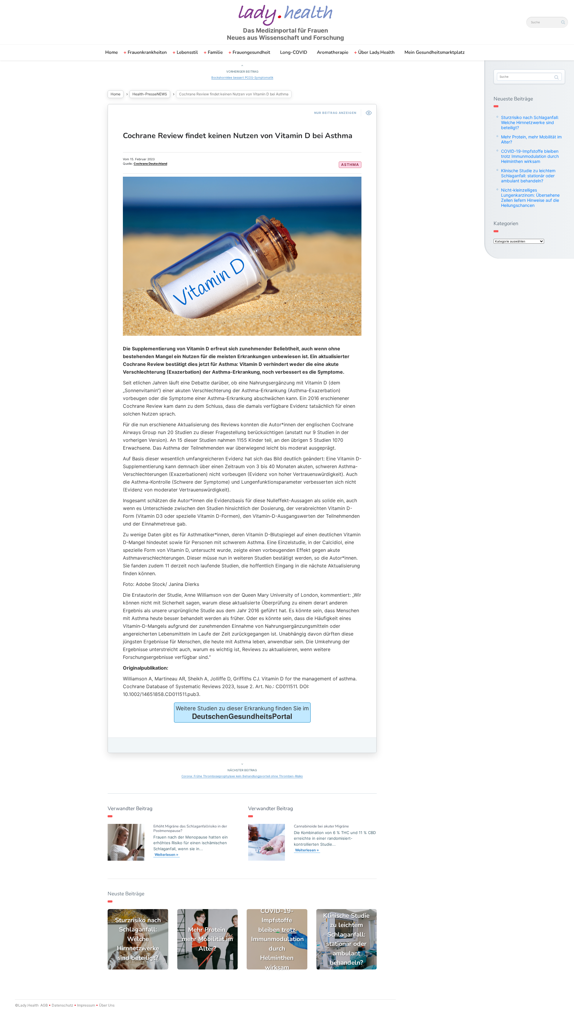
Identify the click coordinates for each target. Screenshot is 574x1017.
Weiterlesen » (166, 854)
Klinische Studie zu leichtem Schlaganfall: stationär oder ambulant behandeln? (528, 175)
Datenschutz (62, 1005)
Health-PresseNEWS (149, 94)
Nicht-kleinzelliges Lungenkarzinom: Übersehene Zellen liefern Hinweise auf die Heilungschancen (530, 197)
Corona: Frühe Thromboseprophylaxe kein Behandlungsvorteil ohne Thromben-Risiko (242, 776)
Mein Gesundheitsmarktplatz (434, 52)
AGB (44, 1005)
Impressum (86, 1005)
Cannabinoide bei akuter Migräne (321, 826)
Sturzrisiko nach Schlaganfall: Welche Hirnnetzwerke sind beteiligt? (530, 122)
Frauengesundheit (251, 52)
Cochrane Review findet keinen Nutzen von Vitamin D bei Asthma (237, 136)
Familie (215, 52)
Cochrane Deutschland (150, 163)
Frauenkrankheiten (147, 52)
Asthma (350, 164)
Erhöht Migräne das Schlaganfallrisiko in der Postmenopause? (190, 828)
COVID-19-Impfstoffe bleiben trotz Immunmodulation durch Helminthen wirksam (530, 156)
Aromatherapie (332, 52)
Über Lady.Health (376, 52)
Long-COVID (293, 52)
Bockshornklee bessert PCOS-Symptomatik (242, 77)
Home (111, 52)
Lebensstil (187, 52)
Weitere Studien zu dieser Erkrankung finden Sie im (242, 713)
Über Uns (106, 1005)
